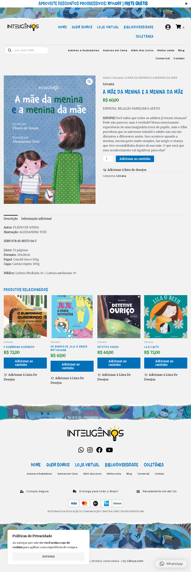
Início (106, 77)
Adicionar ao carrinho (135, 159)
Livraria (117, 77)
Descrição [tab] (11, 218)
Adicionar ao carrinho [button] (24, 363)
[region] (48, 547)
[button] (186, 3)
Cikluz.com (135, 561)
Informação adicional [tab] (36, 218)
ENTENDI (48, 556)
